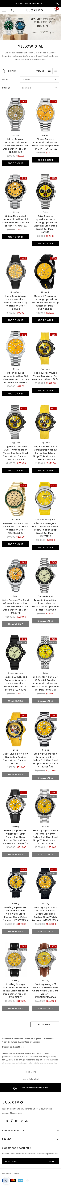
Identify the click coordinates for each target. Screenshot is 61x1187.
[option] (30, 1087)
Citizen (15, 135)
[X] (7, 1121)
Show (5, 79)
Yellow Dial (34, 1079)
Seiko (45, 212)
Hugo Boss (16, 292)
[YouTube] (26, 1121)
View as (40, 71)
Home (25, 1079)
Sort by (6, 88)
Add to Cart (16, 163)
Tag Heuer (45, 369)
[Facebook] (3, 1121)
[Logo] (34, 10)
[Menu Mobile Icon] (4, 10)
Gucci (15, 750)
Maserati (45, 292)
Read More (30, 1071)
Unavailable (15, 624)
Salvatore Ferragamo (45, 519)
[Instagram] (16, 1121)
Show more (45, 1024)
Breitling (45, 750)
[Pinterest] (12, 1121)
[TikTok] (21, 1121)
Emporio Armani (45, 596)
